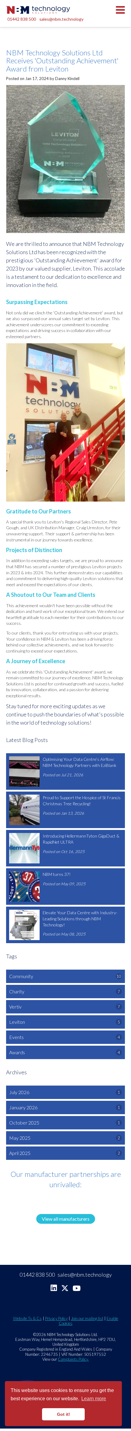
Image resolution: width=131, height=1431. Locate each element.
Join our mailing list (87, 1318)
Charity (64, 991)
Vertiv (64, 1006)
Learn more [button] (93, 1398)
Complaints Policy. (73, 1359)
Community (65, 976)
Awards (64, 1052)
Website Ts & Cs (27, 1318)
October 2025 (64, 1122)
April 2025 (64, 1153)
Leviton (64, 1022)
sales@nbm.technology (61, 19)
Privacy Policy (56, 1318)
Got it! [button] (63, 1414)
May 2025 (64, 1138)
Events (64, 1037)
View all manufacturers (66, 1219)
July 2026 (64, 1092)
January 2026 (64, 1107)
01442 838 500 (21, 19)
